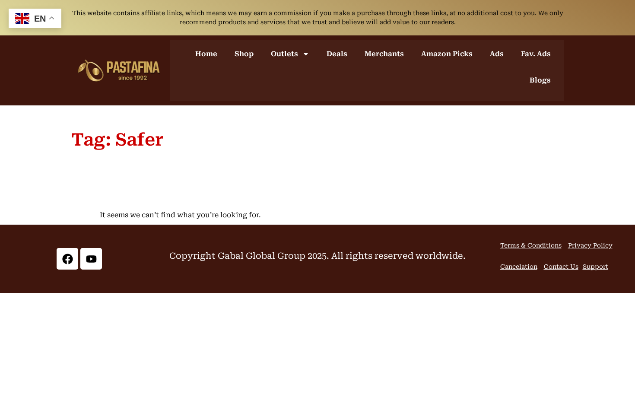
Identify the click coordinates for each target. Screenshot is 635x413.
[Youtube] (91, 259)
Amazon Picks (447, 54)
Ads (497, 54)
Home (206, 54)
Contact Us (561, 266)
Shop (244, 54)
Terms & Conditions (531, 245)
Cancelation (518, 266)
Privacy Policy (590, 245)
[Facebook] (67, 259)
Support (595, 266)
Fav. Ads (536, 54)
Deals (337, 54)
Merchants (384, 54)
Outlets (284, 54)
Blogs (540, 80)
